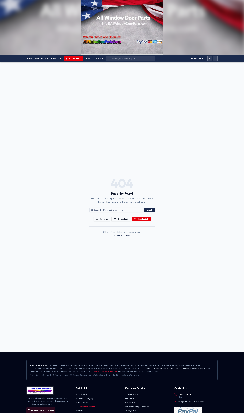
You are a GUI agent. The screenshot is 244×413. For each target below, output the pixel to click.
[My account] (209, 58)
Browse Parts (123, 219)
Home (29, 58)
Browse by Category (84, 398)
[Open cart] (215, 58)
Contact (98, 58)
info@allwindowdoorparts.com (191, 401)
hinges (186, 368)
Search (149, 210)
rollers (165, 368)
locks (171, 368)
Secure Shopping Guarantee (137, 406)
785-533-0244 (196, 58)
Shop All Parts (81, 394)
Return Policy (130, 398)
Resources (56, 58)
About (89, 58)
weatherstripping (200, 368)
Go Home (104, 219)
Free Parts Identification (85, 406)
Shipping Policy (131, 394)
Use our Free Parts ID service (105, 371)
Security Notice (131, 402)
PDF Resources (82, 402)
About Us (79, 410)
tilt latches (178, 368)
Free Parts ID (74, 58)
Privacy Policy (131, 410)
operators (149, 368)
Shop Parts (40, 58)
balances (158, 368)
